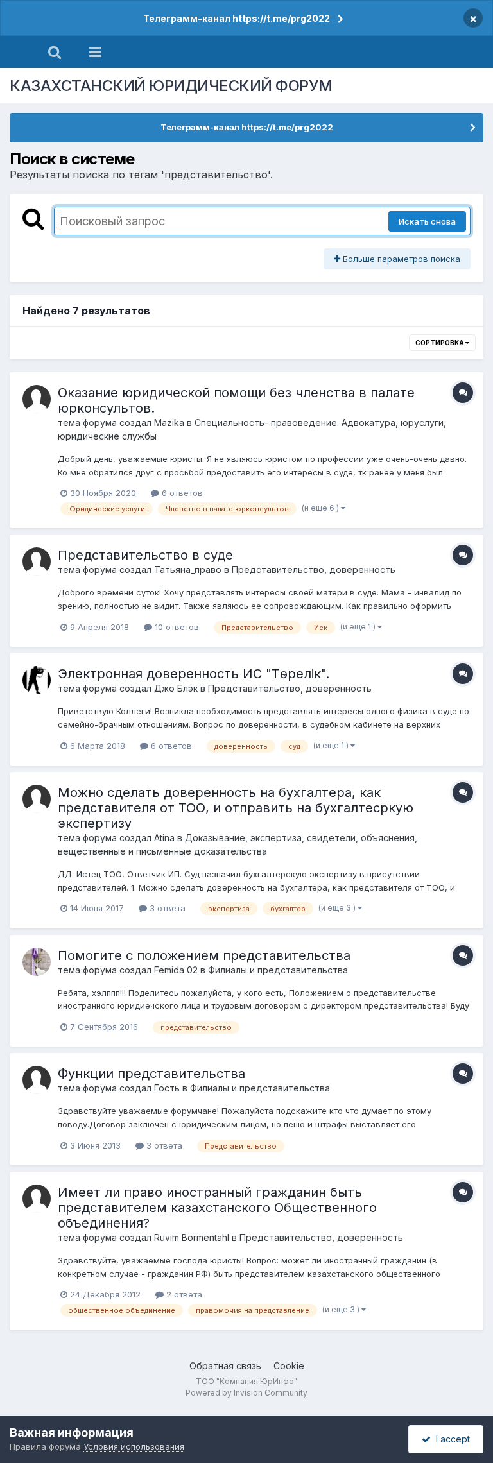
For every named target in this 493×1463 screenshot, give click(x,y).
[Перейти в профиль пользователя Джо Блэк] (36, 680)
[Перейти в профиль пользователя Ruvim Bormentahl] (36, 1199)
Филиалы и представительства (278, 969)
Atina (164, 837)
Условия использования (133, 1446)
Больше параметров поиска (400, 258)
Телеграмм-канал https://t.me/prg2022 (236, 18)
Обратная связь (225, 1365)
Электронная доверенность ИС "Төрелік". (193, 673)
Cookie (288, 1365)
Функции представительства (151, 1073)
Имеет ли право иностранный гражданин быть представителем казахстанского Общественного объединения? (217, 1208)
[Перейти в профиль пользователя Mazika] (36, 399)
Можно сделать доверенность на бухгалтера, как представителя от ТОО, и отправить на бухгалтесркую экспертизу (235, 808)
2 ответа (183, 1294)
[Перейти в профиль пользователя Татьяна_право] (36, 561)
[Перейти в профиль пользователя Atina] (36, 799)
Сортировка (440, 342)
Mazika (169, 422)
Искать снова (427, 221)
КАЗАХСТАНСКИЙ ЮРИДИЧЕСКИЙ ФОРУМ (171, 85)
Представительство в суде (145, 555)
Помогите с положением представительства (204, 955)
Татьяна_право (187, 569)
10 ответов (175, 627)
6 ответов (181, 493)
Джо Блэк (176, 688)
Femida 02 (176, 969)
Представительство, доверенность (313, 569)
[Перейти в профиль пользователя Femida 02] (36, 962)
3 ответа (166, 908)
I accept (450, 1438)
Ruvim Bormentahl (191, 1237)
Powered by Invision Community (246, 1393)
